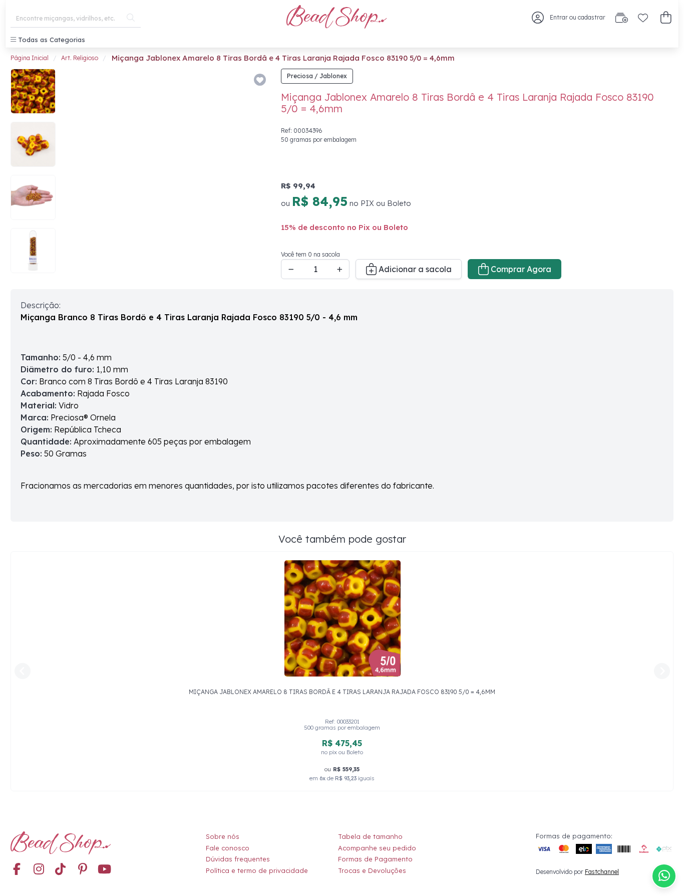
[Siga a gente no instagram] (39, 869)
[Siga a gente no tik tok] (61, 869)
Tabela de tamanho (370, 836)
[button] (665, 18)
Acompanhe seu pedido (377, 848)
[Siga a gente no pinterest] (83, 869)
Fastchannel (602, 871)
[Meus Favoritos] (643, 18)
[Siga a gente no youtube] (105, 869)
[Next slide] (255, 173)
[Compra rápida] (621, 18)
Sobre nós (222, 836)
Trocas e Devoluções (372, 870)
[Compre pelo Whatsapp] (663, 875)
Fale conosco (227, 848)
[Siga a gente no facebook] (17, 869)
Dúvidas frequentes (238, 859)
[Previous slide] (77, 173)
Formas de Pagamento (375, 859)
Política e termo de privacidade (257, 870)
